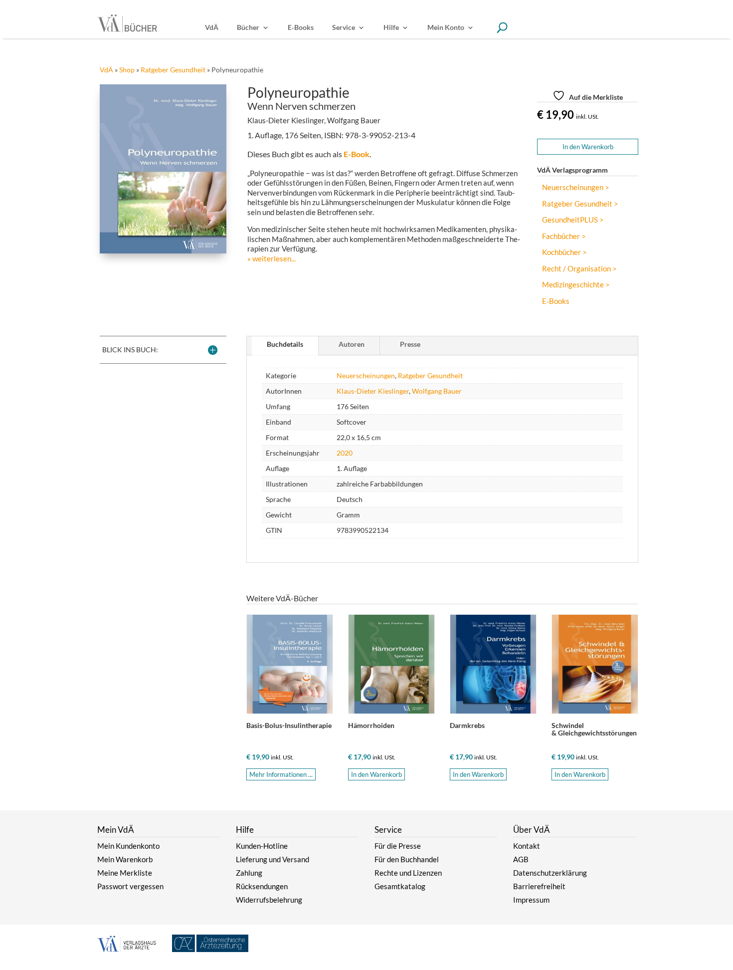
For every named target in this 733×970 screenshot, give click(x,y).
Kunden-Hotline (262, 845)
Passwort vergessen (130, 886)
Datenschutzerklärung (550, 872)
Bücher (248, 27)
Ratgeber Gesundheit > (580, 204)
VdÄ (211, 27)
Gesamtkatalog (399, 886)
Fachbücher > (564, 236)
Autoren (352, 344)
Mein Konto (445, 27)
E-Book (356, 154)
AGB (521, 859)
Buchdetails (285, 344)
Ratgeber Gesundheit (173, 69)
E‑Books (301, 27)
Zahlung (249, 872)
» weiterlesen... (271, 258)
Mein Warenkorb (125, 859)
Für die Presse (397, 845)
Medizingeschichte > (576, 284)
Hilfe (391, 27)
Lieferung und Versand (272, 859)
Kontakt (526, 845)
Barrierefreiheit (539, 886)
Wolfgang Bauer (437, 391)
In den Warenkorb (587, 147)
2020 (345, 453)
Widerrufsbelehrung (269, 899)
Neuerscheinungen (366, 375)
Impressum (531, 899)
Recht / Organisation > (579, 268)
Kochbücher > (564, 252)
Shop (127, 69)
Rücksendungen (262, 886)
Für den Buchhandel (406, 859)
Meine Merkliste (124, 872)
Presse (410, 344)
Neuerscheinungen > (575, 187)
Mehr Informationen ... (281, 774)
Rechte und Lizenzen (408, 872)
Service (343, 27)
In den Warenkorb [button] (376, 774)
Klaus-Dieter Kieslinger (373, 391)
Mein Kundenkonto (128, 845)
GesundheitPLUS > (573, 220)
